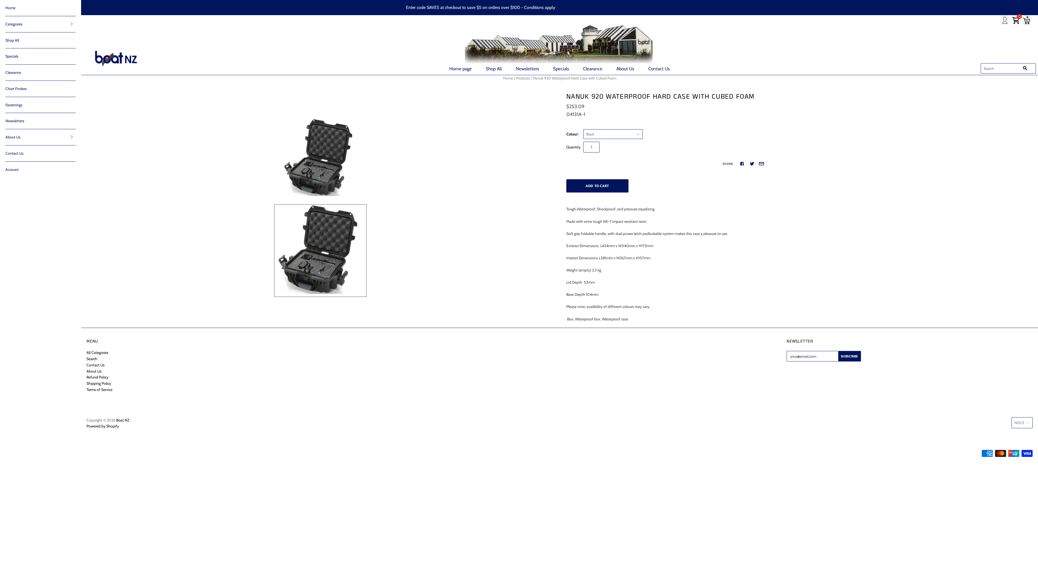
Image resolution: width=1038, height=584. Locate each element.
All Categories (97, 352)
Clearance (592, 68)
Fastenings (13, 104)
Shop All (494, 68)
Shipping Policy (98, 383)
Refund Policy (97, 377)
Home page (460, 68)
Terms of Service (99, 389)
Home (10, 7)
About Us (625, 68)
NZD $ (1019, 422)
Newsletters (527, 68)
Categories (13, 24)
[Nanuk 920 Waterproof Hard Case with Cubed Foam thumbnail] (320, 250)
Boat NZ (122, 420)
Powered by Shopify (102, 426)
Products (523, 78)
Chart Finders (16, 88)
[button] (72, 24)
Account (12, 169)
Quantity (573, 147)
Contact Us (659, 68)
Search (91, 358)
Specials (561, 68)
